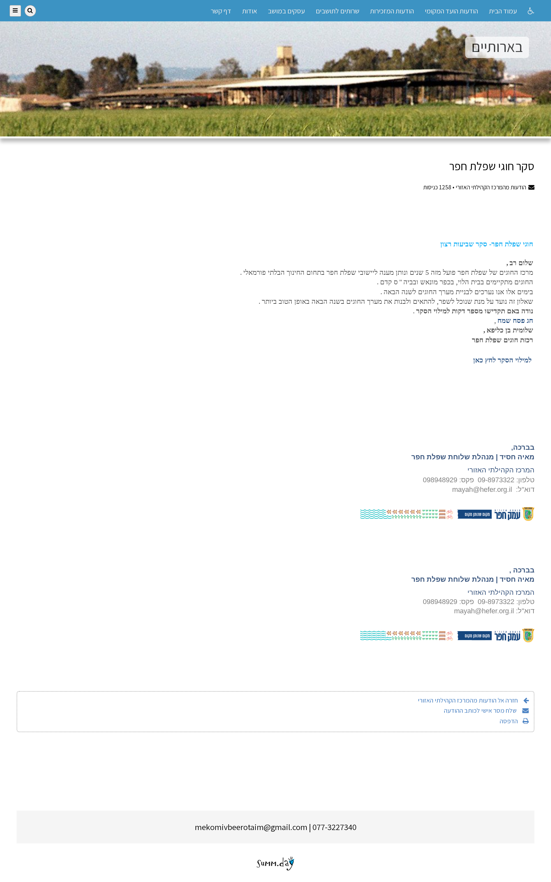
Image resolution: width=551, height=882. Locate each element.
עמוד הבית (503, 10)
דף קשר (221, 10)
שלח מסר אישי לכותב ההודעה (481, 710)
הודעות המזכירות (392, 10)
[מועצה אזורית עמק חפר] (447, 518)
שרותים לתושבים (337, 10)
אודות (249, 10)
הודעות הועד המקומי (451, 10)
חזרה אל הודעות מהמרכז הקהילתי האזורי (468, 700)
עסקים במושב (286, 10)
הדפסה (509, 721)
